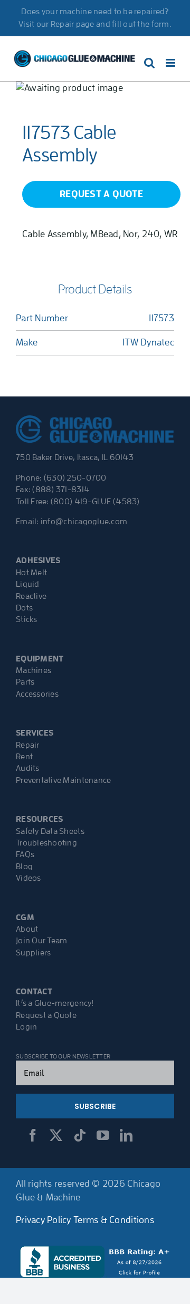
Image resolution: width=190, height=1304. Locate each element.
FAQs (25, 854)
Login (26, 1027)
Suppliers (33, 953)
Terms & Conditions (113, 1220)
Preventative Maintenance (63, 780)
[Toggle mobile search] (149, 62)
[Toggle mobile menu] (171, 62)
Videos (28, 878)
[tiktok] (79, 1135)
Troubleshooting (46, 843)
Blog (24, 866)
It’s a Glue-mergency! (55, 1003)
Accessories (37, 694)
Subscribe (95, 1106)
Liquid (28, 584)
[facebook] (32, 1135)
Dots (24, 608)
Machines (33, 670)
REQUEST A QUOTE (101, 194)
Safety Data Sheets (50, 831)
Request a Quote (46, 1015)
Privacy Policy (43, 1220)
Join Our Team (42, 940)
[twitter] (56, 1135)
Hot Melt (31, 572)
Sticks (26, 619)
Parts (25, 682)
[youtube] (103, 1135)
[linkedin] (126, 1135)
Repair (28, 745)
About (27, 929)
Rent (24, 756)
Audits (28, 768)
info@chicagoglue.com (84, 521)
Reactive (31, 596)
